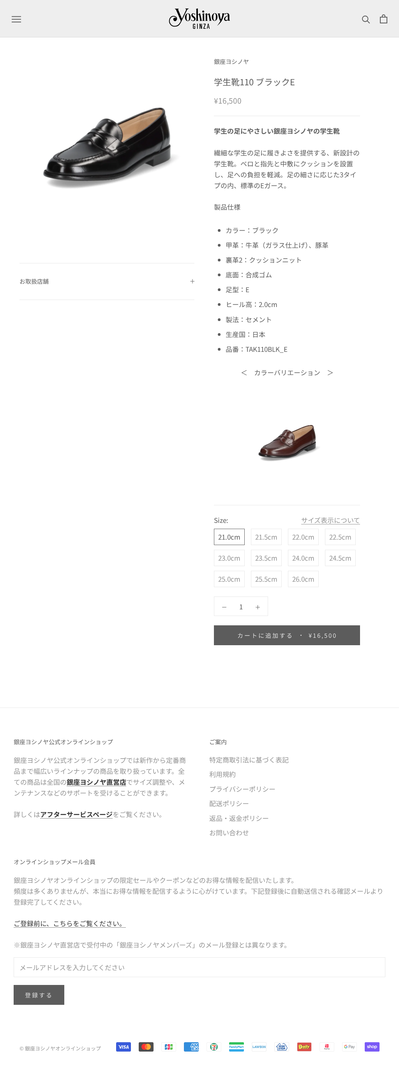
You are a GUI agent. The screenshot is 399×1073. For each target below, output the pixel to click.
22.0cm (303, 537)
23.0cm (229, 558)
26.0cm (303, 579)
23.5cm (266, 558)
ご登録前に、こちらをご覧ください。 (70, 923)
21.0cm (229, 537)
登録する (39, 995)
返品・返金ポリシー (239, 818)
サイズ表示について (330, 520)
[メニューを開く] (16, 19)
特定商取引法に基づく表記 (249, 759)
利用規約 (222, 774)
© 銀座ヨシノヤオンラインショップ (60, 1048)
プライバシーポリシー (242, 789)
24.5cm (340, 558)
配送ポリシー (229, 803)
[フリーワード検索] (366, 18)
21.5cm (266, 537)
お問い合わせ (229, 832)
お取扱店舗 (34, 281)
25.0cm (229, 579)
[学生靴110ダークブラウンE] (287, 441)
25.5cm (266, 579)
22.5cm (340, 537)
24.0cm (303, 558)
